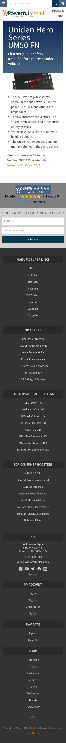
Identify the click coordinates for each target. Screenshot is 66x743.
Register (33, 600)
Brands (33, 700)
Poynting (33, 288)
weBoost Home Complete (33, 493)
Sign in (33, 593)
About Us (33, 640)
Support (33, 633)
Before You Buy (33, 372)
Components (33, 707)
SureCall (33, 302)
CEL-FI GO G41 (33, 473)
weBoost (33, 308)
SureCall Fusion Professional (33, 480)
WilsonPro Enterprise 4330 (33, 443)
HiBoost (33, 268)
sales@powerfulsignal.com (34, 562)
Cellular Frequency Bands (33, 345)
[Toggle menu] (3, 3)
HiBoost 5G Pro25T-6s (33, 416)
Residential (33, 673)
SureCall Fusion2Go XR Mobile (33, 513)
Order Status (33, 606)
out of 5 (51, 196)
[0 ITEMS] (62, 3)
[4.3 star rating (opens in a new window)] (30, 196)
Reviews (33, 574)
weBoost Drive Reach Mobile (33, 507)
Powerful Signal (24, 728)
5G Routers (33, 693)
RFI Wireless (33, 295)
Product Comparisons (33, 359)
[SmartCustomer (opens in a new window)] (33, 202)
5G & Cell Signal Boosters (33, 379)
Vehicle (33, 680)
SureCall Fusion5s (33, 486)
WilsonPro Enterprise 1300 (33, 436)
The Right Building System (33, 366)
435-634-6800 (57, 13)
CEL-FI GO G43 (33, 429)
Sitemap (35, 733)
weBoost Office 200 (33, 409)
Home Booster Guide (33, 352)
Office (33, 666)
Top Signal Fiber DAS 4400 (33, 423)
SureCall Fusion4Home (33, 500)
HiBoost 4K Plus (33, 520)
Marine (33, 686)
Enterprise (33, 659)
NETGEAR (33, 275)
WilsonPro (33, 315)
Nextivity (33, 281)
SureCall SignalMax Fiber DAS (33, 450)
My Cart (33, 613)
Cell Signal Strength (33, 339)
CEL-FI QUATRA (33, 402)
